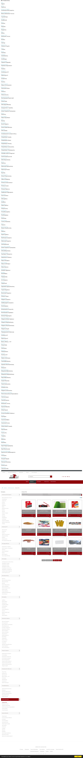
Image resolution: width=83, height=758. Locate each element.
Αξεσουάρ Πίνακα (3, 168)
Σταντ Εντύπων (3, 194)
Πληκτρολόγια (3, 350)
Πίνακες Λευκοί (3, 184)
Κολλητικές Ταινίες (4, 35)
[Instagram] (67, 476)
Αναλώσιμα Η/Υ (4, 526)
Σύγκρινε (27, 472)
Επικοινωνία (3, 464)
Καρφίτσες (2, 28)
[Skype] (45, 753)
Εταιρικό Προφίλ (3, 457)
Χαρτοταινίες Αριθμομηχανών (5, 451)
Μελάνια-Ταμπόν (5, 513)
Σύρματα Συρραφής (4, 61)
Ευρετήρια (2, 415)
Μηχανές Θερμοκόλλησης (5, 321)
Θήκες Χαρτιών (4, 633)
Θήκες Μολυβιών (3, 259)
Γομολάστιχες (3, 15)
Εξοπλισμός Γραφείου (4, 236)
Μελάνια (2, 90)
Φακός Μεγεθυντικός (5, 612)
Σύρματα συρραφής (5, 520)
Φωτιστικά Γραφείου (5, 647)
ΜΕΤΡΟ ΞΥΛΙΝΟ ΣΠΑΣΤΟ (59, 530)
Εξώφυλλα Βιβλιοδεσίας (6, 691)
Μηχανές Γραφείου (4, 298)
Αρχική (2, 2)
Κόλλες (3, 506)
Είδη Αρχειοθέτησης (4, 103)
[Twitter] (63, 476)
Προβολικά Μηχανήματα (5, 191)
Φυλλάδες (2, 441)
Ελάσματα (2, 366)
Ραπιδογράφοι (4, 606)
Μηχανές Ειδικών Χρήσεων (6, 661)
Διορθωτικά (4, 500)
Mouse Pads (3, 100)
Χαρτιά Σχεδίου (3, 233)
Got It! (78, 756)
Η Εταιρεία (2, 454)
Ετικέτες (2, 22)
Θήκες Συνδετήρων (4, 262)
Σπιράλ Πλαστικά (3, 379)
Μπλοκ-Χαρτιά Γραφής (4, 425)
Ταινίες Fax (2, 431)
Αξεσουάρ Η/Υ (3, 74)
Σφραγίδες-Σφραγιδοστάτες (5, 285)
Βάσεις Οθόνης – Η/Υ (4, 340)
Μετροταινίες (3, 207)
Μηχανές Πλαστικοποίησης (5, 324)
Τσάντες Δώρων (5, 708)
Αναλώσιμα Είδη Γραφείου (5, 9)
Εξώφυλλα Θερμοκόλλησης (5, 373)
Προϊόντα (31, 481)
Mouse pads (4, 671)
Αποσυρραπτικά (3, 243)
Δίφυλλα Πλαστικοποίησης (5, 363)
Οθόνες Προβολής (4, 178)
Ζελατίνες (2, 113)
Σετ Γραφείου (4, 641)
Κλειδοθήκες (3, 272)
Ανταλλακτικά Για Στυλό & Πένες (6, 132)
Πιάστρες (2, 51)
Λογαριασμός (27, 749)
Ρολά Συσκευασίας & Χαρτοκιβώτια (6, 392)
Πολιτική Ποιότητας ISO (59, 749)
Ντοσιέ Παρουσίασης (6, 584)
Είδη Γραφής (3, 129)
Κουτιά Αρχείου (4, 554)
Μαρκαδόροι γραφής (5, 563)
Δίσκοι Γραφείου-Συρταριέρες (5, 246)
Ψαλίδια (2, 67)
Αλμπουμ (3, 578)
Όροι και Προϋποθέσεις (34, 749)
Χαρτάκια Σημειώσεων (4, 64)
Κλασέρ (2, 119)
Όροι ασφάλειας (42, 749)
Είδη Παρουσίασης (4, 158)
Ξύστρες (2, 48)
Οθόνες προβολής (5, 586)
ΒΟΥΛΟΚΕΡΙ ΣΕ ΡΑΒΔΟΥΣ (44, 511)
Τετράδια (3, 728)
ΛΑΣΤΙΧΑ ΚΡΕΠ (28, 530)
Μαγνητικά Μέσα (3, 87)
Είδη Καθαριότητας (4, 249)
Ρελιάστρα (2, 217)
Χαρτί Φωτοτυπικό (5, 734)
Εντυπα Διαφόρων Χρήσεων (5, 412)
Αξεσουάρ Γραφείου (5, 621)
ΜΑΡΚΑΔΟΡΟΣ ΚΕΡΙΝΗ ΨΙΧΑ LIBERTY (44, 530)
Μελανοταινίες (3, 93)
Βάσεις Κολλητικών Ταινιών (5, 12)
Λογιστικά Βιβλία (3, 418)
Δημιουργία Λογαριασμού (12, 472)
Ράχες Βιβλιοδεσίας (4, 376)
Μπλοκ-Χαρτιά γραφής (6, 723)
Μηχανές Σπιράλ (3, 327)
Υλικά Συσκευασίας (5, 699)
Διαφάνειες (3, 77)
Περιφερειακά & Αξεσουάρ (6, 668)
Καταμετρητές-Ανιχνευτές (5, 308)
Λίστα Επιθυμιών (34, 472)
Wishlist (51, 751)
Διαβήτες (3, 600)
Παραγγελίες (21, 472)
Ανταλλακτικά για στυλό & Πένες (7, 561)
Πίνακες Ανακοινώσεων (4, 181)
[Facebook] (37, 753)
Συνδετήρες (4, 519)
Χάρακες (2, 230)
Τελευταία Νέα (3, 467)
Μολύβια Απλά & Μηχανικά (5, 152)
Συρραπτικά (3, 282)
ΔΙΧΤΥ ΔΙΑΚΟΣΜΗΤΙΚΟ (59, 511)
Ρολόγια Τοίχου (3, 295)
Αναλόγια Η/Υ (3, 334)
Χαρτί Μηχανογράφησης (5, 444)
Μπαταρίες (3, 347)
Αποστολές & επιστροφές (50, 749)
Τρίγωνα (2, 223)
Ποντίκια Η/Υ (3, 353)
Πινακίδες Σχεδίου (4, 210)
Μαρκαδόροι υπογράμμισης (7, 569)
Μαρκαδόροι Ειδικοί (4, 139)
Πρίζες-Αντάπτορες (5, 682)
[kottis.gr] (14, 476)
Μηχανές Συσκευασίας (4, 389)
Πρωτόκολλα (3, 428)
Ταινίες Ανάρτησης (4, 220)
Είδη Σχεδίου (3, 197)
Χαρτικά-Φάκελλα (3, 405)
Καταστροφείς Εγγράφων (5, 311)
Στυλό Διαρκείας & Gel (4, 155)
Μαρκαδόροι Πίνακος (4, 142)
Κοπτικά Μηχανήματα (4, 314)
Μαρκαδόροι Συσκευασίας (5, 145)
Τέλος (60, 560)
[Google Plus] (65, 476)
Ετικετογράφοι (4, 655)
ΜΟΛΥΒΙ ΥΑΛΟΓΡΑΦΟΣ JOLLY (75, 530)
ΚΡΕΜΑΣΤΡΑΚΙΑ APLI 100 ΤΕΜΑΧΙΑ (75, 511)
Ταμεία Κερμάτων (4, 288)
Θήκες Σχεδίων (3, 204)
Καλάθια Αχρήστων (4, 269)
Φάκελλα (2, 438)
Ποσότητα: (34, 514)
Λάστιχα (2, 41)
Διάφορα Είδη (3, 386)
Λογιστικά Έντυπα (5, 722)
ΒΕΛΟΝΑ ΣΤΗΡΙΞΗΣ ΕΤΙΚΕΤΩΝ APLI (29, 511)
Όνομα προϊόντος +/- (25, 495)
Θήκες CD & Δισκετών (6, 534)
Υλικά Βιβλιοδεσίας (4, 360)
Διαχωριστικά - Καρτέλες (5, 106)
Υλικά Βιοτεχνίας (3, 399)
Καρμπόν (2, 25)
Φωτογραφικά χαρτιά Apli (6, 540)
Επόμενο (56, 560)
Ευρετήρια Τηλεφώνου (6, 627)
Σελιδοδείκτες (3, 54)
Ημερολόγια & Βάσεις (4, 256)
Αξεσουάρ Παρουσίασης (5, 165)
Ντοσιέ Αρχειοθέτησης (4, 126)
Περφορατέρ (3, 275)
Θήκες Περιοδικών (4, 116)
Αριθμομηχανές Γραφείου (5, 301)
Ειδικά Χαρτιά (4, 716)
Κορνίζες (2, 171)
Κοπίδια (2, 38)
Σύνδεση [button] (3, 472)
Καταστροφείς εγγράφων (6, 658)
